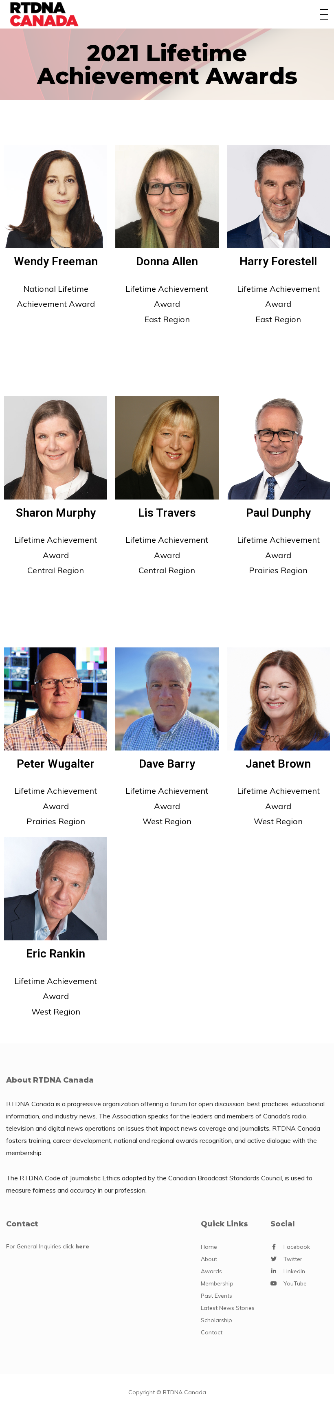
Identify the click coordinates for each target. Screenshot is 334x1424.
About (209, 1259)
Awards (211, 1271)
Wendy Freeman (56, 261)
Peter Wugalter (55, 763)
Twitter (292, 1259)
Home (209, 1246)
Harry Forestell (278, 261)
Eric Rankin (55, 953)
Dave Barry (167, 763)
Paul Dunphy (278, 512)
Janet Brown (278, 763)
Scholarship (216, 1320)
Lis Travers (167, 512)
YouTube (295, 1283)
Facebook (296, 1246)
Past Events (216, 1295)
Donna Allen (167, 261)
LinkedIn (294, 1271)
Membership (217, 1283)
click (76, 1246)
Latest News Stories (228, 1308)
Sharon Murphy (56, 512)
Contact (211, 1332)
